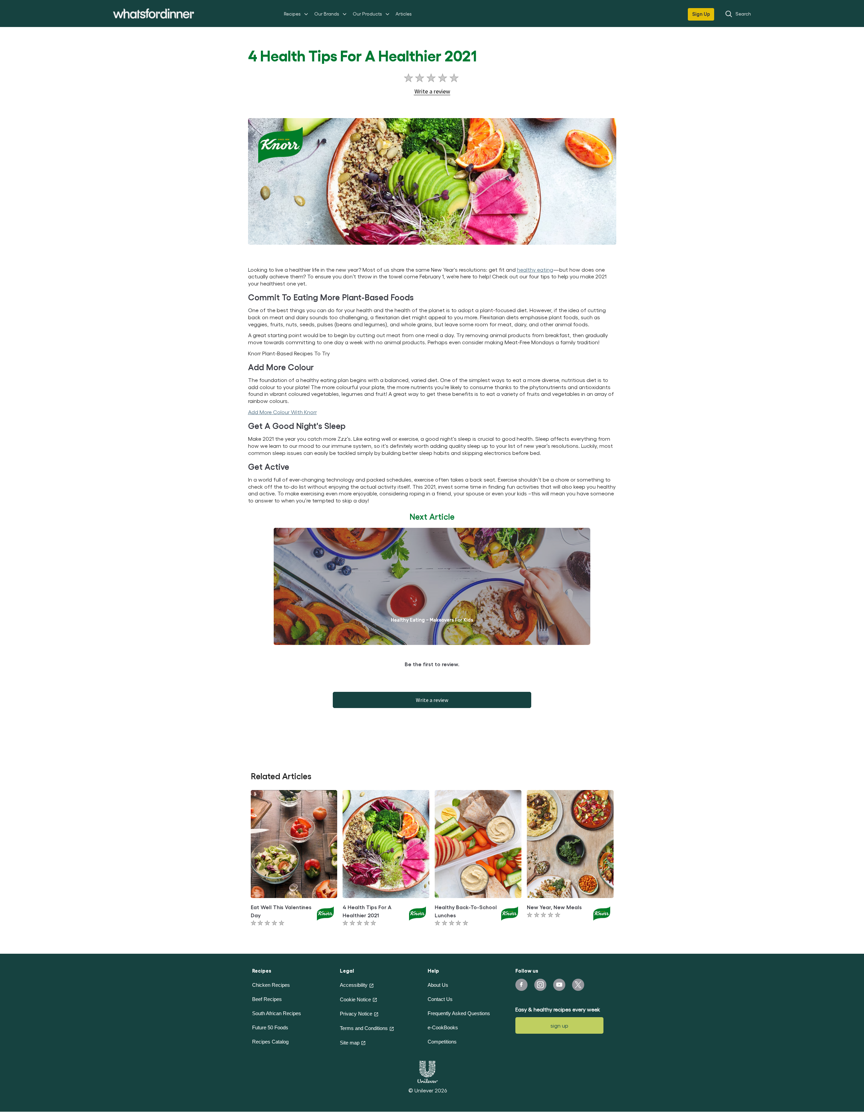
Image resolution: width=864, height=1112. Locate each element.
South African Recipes (276, 1013)
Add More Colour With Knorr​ (282, 412)
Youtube (559, 985)
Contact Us (440, 999)
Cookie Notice (355, 999)
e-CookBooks (443, 1027)
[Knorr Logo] (325, 912)
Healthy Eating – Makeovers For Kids (432, 620)
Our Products (367, 14)
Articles (404, 14)
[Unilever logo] (427, 1070)
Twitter (578, 985)
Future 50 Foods (270, 1027)
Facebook (521, 985)
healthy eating (535, 269)
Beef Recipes (267, 999)
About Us (438, 985)
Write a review (432, 700)
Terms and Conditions (364, 1028)
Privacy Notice (356, 1013)
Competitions (442, 1042)
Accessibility (354, 985)
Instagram (540, 985)
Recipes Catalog (270, 1042)
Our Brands (326, 14)
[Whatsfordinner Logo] (153, 13)
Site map (349, 1043)
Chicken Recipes (271, 985)
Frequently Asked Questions (459, 1013)
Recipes (292, 14)
